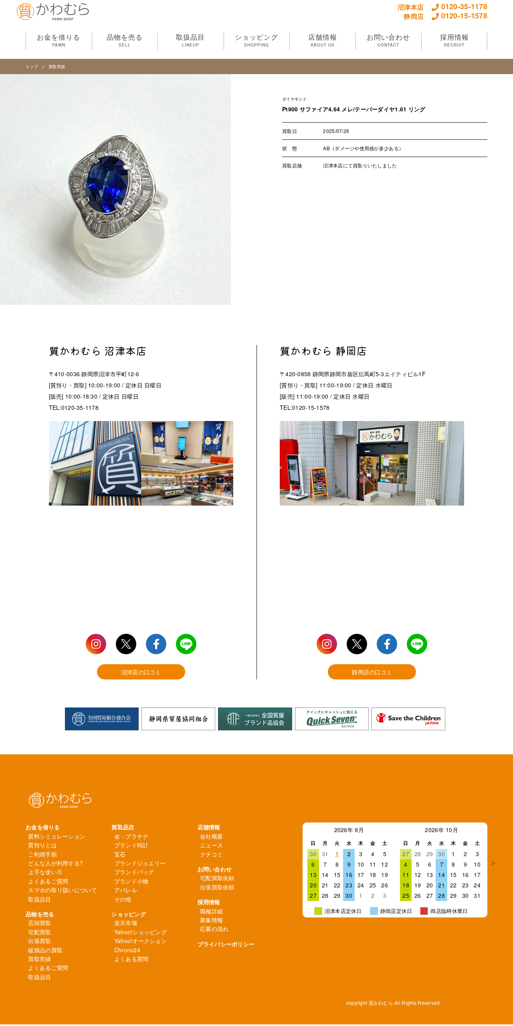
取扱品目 (39, 899)
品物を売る (40, 914)
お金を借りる (43, 827)
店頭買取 (39, 923)
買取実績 (56, 66)
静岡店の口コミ (372, 672)
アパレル (125, 890)
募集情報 (211, 920)
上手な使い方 (45, 872)
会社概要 (211, 836)
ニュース (211, 845)
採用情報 (209, 902)
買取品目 (122, 827)
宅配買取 (39, 932)
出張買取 (39, 941)
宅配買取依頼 (217, 878)
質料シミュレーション (56, 836)
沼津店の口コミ (141, 672)
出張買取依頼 (217, 887)
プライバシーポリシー (226, 944)
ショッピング (128, 914)
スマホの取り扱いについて (62, 890)
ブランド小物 (131, 881)
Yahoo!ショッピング (140, 932)
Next (493, 863)
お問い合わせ (215, 869)
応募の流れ (214, 929)
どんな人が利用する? (55, 863)
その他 (122, 899)
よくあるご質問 (48, 881)
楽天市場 (125, 923)
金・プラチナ (131, 836)
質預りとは (42, 845)
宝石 (120, 854)
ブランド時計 (131, 845)
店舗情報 (209, 827)
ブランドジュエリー (140, 863)
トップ (32, 66)
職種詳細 (211, 911)
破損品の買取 (45, 950)
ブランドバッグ (134, 872)
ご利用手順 (42, 854)
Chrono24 (127, 950)
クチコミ (211, 854)
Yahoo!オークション (140, 941)
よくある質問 (131, 959)
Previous (297, 863)
